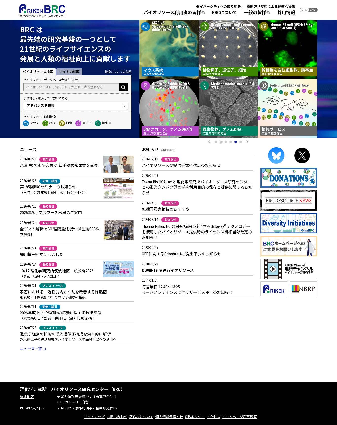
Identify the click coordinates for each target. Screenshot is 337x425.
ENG (312, 9)
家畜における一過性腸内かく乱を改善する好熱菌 (63, 292)
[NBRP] (303, 295)
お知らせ (48, 159)
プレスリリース (52, 286)
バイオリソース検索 (37, 72)
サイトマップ (94, 417)
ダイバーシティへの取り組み (218, 7)
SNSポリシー (195, 417)
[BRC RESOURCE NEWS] (288, 209)
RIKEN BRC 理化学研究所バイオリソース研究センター (42, 10)
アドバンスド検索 (41, 106)
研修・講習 (49, 181)
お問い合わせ (117, 417)
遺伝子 (86, 123)
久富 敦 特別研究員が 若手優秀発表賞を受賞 (59, 165)
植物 (52, 123)
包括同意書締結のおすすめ (165, 209)
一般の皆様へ (257, 12)
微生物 (106, 123)
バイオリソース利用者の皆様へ (175, 12)
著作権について (141, 417)
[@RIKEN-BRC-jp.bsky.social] (276, 164)
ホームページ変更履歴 (239, 417)
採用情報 (286, 12)
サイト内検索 (69, 72)
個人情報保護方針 (169, 417)
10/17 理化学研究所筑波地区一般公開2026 (57, 271)
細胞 (69, 123)
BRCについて (224, 12)
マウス (34, 123)
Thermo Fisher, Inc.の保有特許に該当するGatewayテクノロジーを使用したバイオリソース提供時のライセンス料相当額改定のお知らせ (197, 232)
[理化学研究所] (273, 295)
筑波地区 (27, 397)
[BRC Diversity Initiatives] (288, 232)
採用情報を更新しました (41, 254)
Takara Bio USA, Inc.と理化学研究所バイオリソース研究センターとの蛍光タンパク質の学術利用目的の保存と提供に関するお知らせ (197, 187)
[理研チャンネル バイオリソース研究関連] (288, 278)
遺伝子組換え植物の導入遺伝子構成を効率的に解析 (65, 334)
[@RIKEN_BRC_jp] (302, 164)
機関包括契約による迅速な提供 (271, 7)
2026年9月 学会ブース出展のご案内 (51, 212)
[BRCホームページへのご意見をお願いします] (288, 255)
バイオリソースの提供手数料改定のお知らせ (181, 165)
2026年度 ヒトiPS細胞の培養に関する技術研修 (60, 313)
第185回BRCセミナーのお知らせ (48, 187)
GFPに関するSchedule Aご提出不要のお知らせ (181, 254)
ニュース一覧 (31, 349)
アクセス (213, 417)
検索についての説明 (118, 72)
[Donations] (288, 187)
